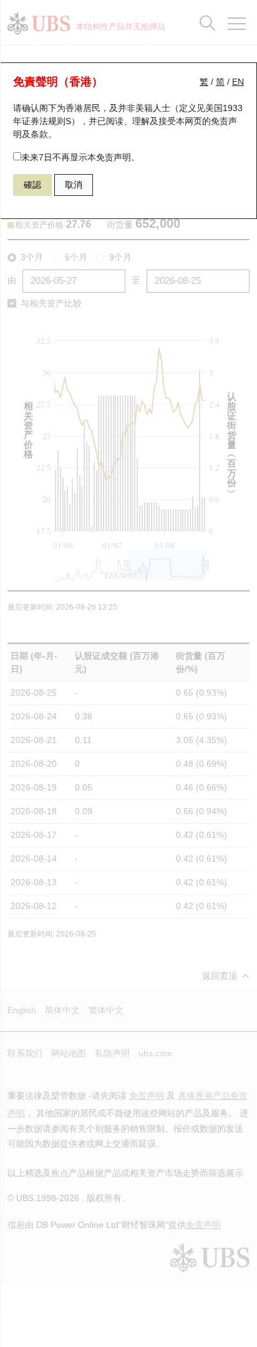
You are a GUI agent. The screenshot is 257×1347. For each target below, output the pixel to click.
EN (238, 82)
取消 (73, 185)
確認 (32, 185)
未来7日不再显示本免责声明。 (80, 157)
